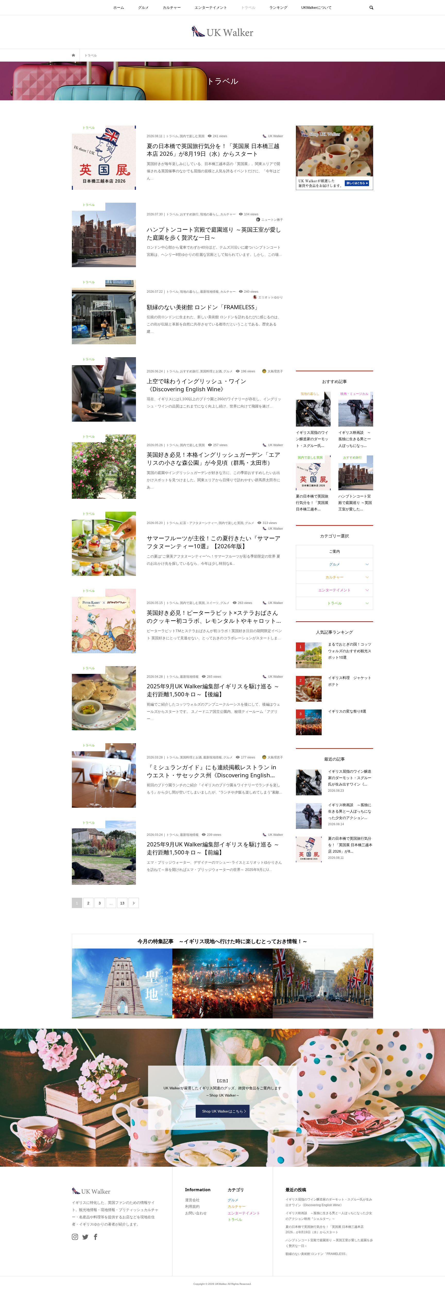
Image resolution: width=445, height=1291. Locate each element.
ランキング (278, 7)
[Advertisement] (334, 280)
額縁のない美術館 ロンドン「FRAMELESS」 (317, 1254)
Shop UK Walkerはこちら (222, 1111)
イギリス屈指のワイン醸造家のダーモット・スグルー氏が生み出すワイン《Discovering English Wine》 (329, 1202)
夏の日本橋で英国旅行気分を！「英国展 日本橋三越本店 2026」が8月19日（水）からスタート (325, 1229)
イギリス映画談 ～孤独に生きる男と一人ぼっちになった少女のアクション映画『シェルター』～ (329, 1216)
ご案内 (334, 551)
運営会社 (192, 1200)
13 (122, 903)
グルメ (143, 7)
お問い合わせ (196, 1213)
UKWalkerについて (316, 7)
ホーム (118, 7)
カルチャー (172, 7)
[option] (122, 983)
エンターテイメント (211, 7)
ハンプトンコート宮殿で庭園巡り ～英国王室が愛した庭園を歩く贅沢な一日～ (329, 1243)
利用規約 (192, 1206)
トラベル (248, 7)
